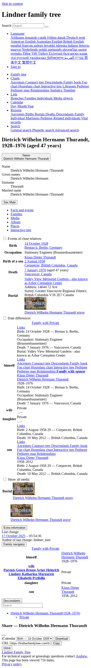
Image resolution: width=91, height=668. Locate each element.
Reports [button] (16, 110)
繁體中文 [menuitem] (29, 62)
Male (10, 202)
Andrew (81, 656)
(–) (45, 613)
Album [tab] (15, 222)
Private (24, 617)
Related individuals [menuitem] (67, 118)
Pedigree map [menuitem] (20, 90)
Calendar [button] (17, 102)
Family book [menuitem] (72, 82)
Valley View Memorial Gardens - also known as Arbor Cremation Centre (56, 281)
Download (61, 638)
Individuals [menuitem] (45, 98)
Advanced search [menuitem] (67, 130)
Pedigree (81, 367)
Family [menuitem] (79, 114)
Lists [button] (14, 94)
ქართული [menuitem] (55, 58)
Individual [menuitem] (18, 118)
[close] (3, 635)
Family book (78, 363)
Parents (10, 570)
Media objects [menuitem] (63, 98)
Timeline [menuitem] (69, 90)
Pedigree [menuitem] (83, 86)
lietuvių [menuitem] (84, 45)
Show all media (18, 479)
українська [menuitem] (38, 58)
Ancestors (24, 363)
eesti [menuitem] (82, 37)
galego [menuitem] (39, 45)
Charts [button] (15, 78)
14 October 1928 (36, 243)
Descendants (60, 363)
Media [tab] (15, 218)
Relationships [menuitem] (40, 90)
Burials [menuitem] (40, 114)
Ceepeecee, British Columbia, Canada (51, 265)
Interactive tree (64, 367)
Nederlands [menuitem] (30, 49)
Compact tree (41, 363)
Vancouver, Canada (38, 274)
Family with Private (45, 323)
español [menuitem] (16, 45)
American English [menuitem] (23, 41)
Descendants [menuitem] (54, 82)
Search (6, 25)
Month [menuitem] (22, 106)
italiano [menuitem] (73, 45)
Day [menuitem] (14, 106)
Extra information (14, 527)
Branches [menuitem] (18, 98)
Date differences (18, 318)
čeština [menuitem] (52, 37)
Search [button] (15, 126)
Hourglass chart (42, 367)
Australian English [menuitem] (49, 41)
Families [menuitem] (31, 98)
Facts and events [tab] (22, 210)
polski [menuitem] (43, 49)
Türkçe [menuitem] (43, 53)
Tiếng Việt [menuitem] (30, 53)
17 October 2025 (13, 536)
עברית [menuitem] (78, 58)
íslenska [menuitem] (62, 45)
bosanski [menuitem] (31, 37)
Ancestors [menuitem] (18, 82)
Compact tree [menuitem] (35, 82)
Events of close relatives (24, 239)
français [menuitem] (28, 45)
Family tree (18, 74)
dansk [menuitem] (61, 37)
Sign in (16, 67)
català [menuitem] (42, 37)
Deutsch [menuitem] (72, 37)
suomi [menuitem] (82, 49)
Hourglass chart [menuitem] (29, 86)
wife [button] (31, 566)
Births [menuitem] (30, 114)
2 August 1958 (35, 261)
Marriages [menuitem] (33, 118)
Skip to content (12, 4)
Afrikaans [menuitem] (18, 37)
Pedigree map (27, 371)
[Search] (47, 26)
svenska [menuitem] (17, 53)
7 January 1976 (35, 270)
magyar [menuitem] (16, 49)
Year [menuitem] (30, 106)
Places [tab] (15, 226)
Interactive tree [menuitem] (52, 86)
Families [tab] (16, 214)
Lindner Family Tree (16, 652)
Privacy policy (12, 664)
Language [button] (18, 33)
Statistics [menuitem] (56, 90)
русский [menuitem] (23, 58)
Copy (56, 643)
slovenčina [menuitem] (70, 49)
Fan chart (24, 367)
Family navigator (14, 544)
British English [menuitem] (73, 41)
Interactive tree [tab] (21, 230)
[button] (21, 327)
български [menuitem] (71, 53)
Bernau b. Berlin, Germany (44, 247)
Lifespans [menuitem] (70, 86)
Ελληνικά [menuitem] (56, 53)
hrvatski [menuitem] (50, 45)
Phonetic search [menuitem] (43, 130)
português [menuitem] (55, 49)
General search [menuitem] (21, 130)
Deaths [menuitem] (51, 114)
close (7, 648)
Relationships (47, 371)
